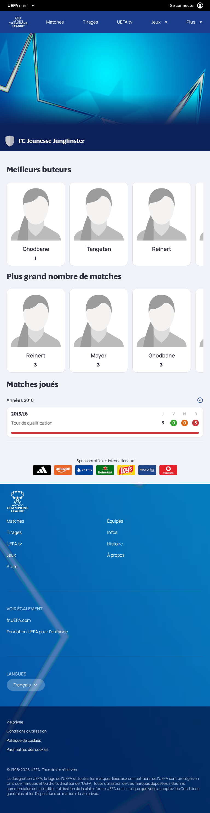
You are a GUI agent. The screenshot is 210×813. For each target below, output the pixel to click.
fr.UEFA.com (19, 620)
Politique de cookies (24, 740)
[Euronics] (147, 470)
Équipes (115, 521)
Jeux (11, 555)
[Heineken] (105, 470)
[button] (159, 22)
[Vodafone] (168, 470)
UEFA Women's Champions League (18, 22)
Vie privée (15, 722)
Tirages (14, 532)
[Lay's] (126, 470)
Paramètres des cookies (27, 749)
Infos (112, 532)
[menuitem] (58, 22)
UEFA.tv (14, 544)
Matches (15, 521)
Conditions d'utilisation (26, 731)
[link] (55, 22)
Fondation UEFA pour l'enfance (37, 632)
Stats (12, 566)
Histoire (115, 544)
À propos (115, 555)
